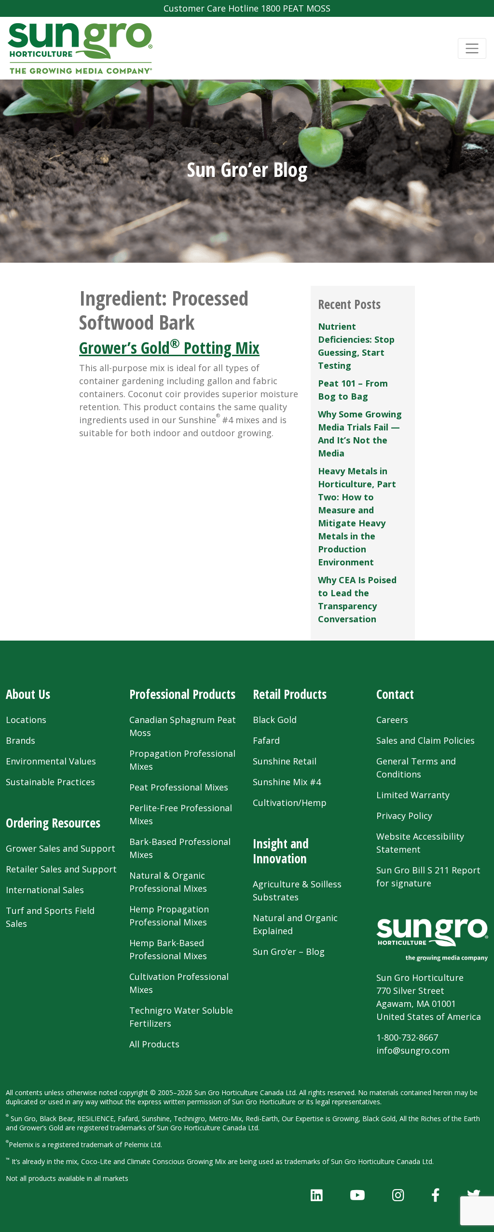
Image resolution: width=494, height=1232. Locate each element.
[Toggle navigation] (472, 48)
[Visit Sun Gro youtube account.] (357, 1195)
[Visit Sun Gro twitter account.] (473, 1195)
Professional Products (182, 694)
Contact (395, 694)
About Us (28, 694)
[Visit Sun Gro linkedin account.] (316, 1195)
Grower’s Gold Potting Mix (169, 347)
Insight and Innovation (281, 851)
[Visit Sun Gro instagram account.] (398, 1195)
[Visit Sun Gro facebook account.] (436, 1195)
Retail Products (290, 694)
